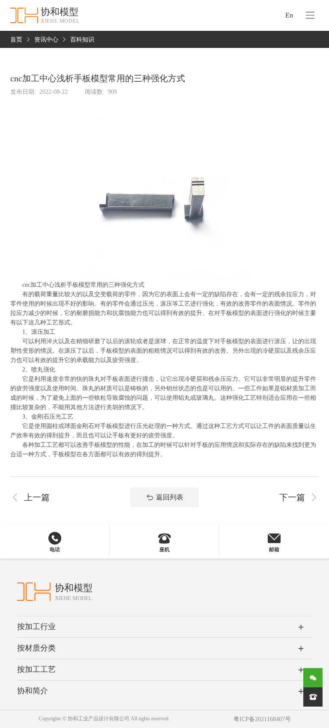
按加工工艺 (36, 669)
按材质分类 (36, 648)
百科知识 (82, 39)
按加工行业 (36, 626)
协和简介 (32, 690)
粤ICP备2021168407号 (262, 719)
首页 (16, 39)
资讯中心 (46, 39)
